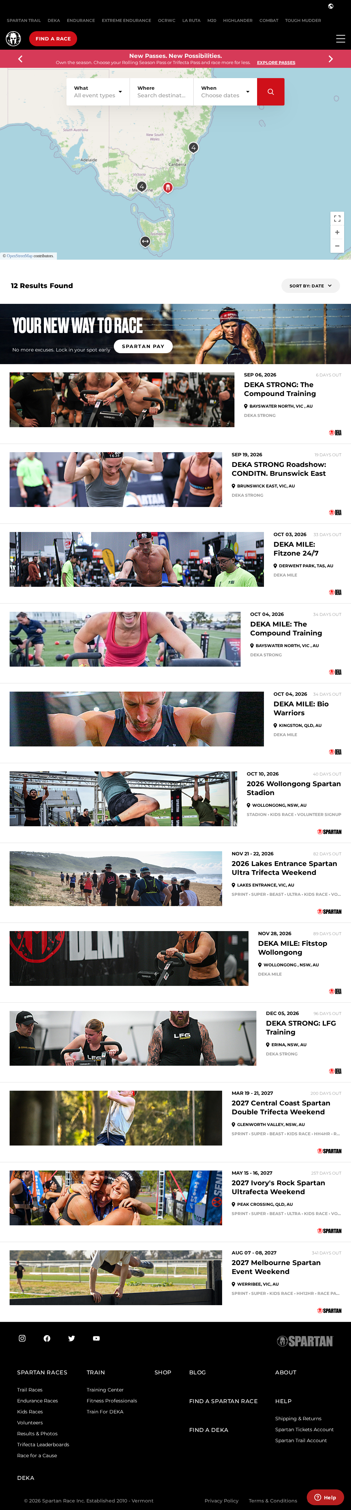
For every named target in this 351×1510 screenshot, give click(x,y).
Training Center (105, 1390)
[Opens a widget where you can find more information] (325, 1498)
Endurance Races (37, 1401)
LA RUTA (191, 20)
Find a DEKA (209, 1430)
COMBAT (268, 20)
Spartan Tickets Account (304, 1429)
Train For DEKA (105, 1412)
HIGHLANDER (238, 20)
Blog (197, 1372)
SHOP (163, 1372)
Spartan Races (42, 1372)
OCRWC (167, 20)
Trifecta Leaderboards (43, 1444)
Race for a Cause (37, 1455)
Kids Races (30, 1412)
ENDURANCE (81, 20)
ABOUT (285, 1372)
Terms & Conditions (273, 1501)
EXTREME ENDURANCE (126, 20)
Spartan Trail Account (301, 1440)
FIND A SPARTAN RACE (223, 1401)
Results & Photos (37, 1434)
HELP (283, 1401)
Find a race (53, 39)
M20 (211, 20)
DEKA (54, 20)
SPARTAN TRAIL (24, 20)
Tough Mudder (303, 20)
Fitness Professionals (112, 1401)
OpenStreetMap (20, 255)
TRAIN (96, 1372)
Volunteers (30, 1423)
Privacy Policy (222, 1501)
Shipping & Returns (298, 1418)
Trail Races (30, 1390)
